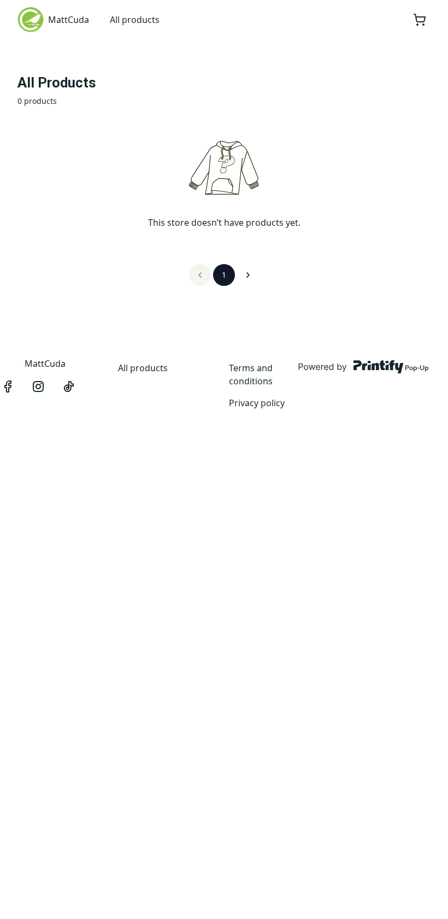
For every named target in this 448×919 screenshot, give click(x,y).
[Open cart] (420, 20)
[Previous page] (200, 275)
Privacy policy (257, 403)
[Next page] (248, 275)
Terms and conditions (251, 374)
